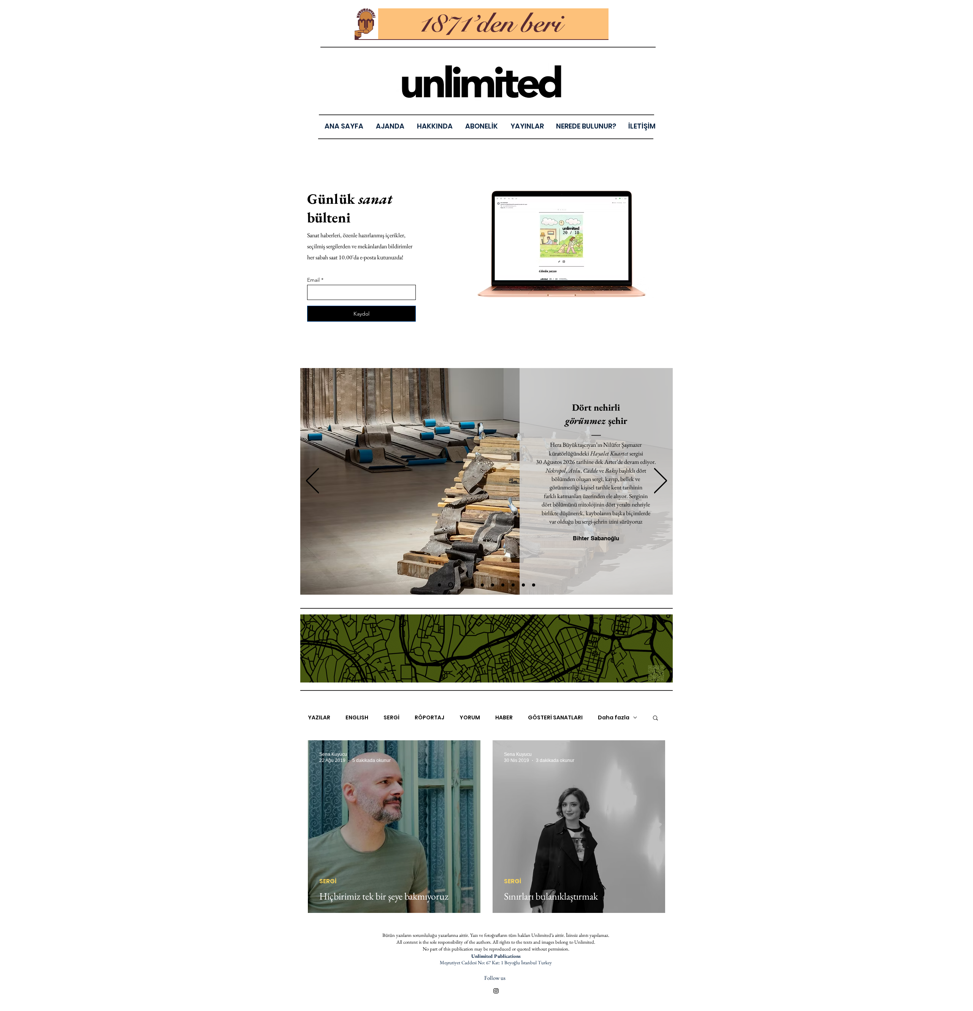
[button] (527, 126)
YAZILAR (319, 717)
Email (313, 280)
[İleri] (660, 481)
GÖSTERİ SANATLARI (555, 717)
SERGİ (391, 717)
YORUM (470, 717)
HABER (504, 717)
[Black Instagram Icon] (496, 990)
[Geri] (312, 481)
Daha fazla (613, 717)
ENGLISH (356, 717)
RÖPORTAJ (429, 717)
